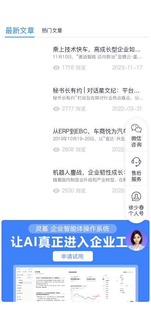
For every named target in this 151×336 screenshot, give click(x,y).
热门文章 (52, 30)
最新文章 (19, 30)
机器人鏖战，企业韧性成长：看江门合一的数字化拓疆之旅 (97, 172)
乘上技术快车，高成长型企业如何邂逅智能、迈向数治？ (97, 49)
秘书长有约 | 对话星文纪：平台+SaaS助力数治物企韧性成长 (93, 90)
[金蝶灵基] (75, 223)
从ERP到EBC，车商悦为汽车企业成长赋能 (96, 131)
